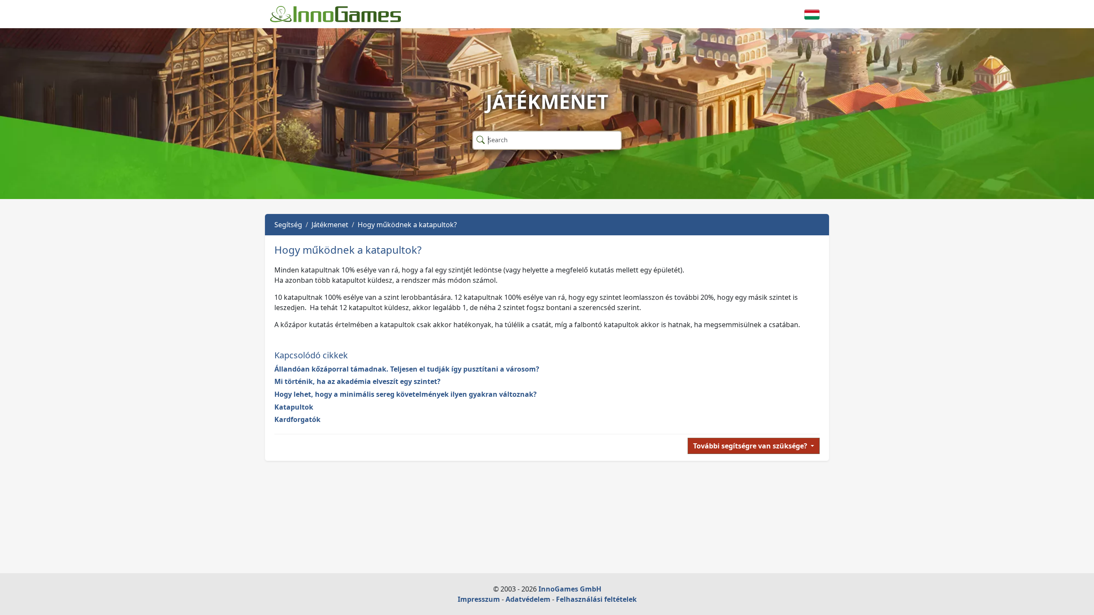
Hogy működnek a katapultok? (407, 224)
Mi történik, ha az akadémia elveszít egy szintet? (357, 381)
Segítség (288, 224)
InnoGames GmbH (569, 589)
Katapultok (293, 407)
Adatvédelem (528, 599)
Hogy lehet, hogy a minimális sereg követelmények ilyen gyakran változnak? (405, 394)
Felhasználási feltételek (596, 599)
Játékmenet (330, 224)
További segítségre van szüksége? (751, 446)
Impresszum (479, 599)
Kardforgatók (297, 419)
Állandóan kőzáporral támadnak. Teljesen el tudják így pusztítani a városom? (406, 369)
